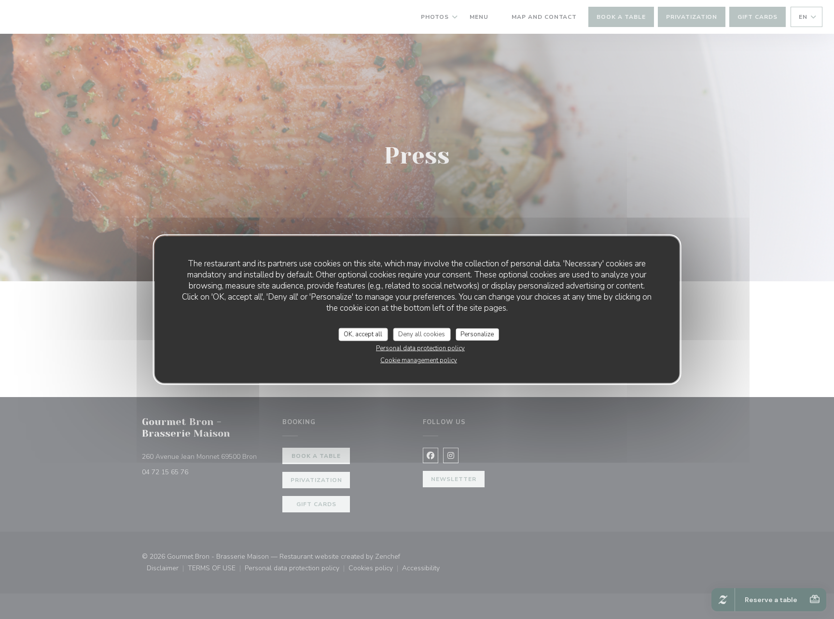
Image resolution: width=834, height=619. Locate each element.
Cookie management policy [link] (418, 360)
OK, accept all (363, 334)
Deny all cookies (421, 334)
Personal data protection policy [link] (420, 348)
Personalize (477, 334)
